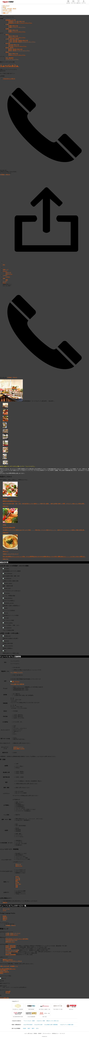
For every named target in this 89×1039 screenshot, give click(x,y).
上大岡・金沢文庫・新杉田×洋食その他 (18, 40)
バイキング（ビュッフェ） (12, 59)
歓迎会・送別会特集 (11, 947)
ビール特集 (8, 948)
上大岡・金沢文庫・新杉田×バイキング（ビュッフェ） (22, 41)
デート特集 (8, 953)
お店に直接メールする (18, 748)
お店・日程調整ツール (9, 966)
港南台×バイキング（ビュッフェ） (17, 55)
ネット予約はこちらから (16, 672)
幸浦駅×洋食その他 (13, 25)
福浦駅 (7, 28)
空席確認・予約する (5, 174)
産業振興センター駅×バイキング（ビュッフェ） (20, 22)
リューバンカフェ (7, 11)
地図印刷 (22, 684)
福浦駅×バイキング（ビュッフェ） (17, 31)
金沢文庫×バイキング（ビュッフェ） (17, 46)
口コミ (4, 282)
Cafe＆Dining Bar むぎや (11, 940)
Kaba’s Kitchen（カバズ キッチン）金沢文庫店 (17, 938)
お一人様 (18, 878)
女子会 (17, 876)
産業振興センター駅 (11, 20)
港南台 (7, 52)
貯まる (8, 959)
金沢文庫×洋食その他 (13, 44)
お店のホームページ (18, 747)
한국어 (4, 920)
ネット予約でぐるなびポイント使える (12, 961)
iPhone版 (8, 992)
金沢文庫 (8, 43)
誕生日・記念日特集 (11, 954)
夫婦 (17, 885)
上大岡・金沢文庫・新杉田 (9, 8)
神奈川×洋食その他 (13, 36)
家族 (17, 881)
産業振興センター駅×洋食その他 (16, 21)
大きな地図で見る (14, 684)
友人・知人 (18, 884)
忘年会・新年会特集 (11, 945)
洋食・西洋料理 (9, 58)
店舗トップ (5, 269)
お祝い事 (18, 879)
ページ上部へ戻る (4, 997)
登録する (5, 902)
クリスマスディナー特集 (12, 951)
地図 (4, 278)
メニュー (5, 271)
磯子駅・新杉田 (9, 47)
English (4, 915)
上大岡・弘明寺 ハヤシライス (13, 933)
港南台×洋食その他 (13, 53)
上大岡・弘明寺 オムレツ (12, 934)
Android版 (8, 991)
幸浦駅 (7, 24)
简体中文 (5, 917)
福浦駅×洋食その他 (13, 30)
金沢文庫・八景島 (7, 10)
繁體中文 (5, 918)
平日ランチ (8, 272)
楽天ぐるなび (6, 5)
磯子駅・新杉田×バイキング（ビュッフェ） (19, 50)
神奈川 (4, 7)
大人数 (17, 882)
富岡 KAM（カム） (10, 941)
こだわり (5, 275)
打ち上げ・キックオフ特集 (12, 950)
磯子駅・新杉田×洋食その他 (15, 49)
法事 (17, 887)
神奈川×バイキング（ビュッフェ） (17, 37)
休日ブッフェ (9, 274)
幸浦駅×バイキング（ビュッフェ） (17, 27)
